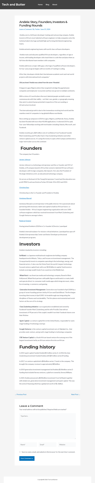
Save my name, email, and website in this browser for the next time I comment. (48, 452)
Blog (47, 5)
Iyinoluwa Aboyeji (25, 198)
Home (40, 5)
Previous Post (20, 394)
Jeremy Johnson (24, 160)
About (54, 5)
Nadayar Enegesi (25, 221)
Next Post (75, 394)
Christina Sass (24, 187)
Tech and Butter (13, 4)
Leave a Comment (25, 29)
